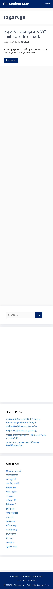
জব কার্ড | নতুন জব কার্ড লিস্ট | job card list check (25, 34)
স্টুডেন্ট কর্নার (11, 547)
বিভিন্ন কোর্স (10, 504)
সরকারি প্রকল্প (11, 530)
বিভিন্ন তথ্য (10, 509)
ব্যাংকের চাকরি (12, 513)
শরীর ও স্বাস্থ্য (11, 525)
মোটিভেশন (10, 521)
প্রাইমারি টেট (11, 500)
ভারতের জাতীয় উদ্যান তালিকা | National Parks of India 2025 (26, 436)
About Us (14, 576)
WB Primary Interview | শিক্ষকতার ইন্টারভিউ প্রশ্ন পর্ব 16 (22, 444)
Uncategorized (13, 471)
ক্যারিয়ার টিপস (12, 475)
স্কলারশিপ (10, 542)
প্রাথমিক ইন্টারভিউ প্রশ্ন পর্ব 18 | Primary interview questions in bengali (23, 421)
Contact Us (26, 576)
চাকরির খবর (11, 488)
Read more (11, 60)
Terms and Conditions (26, 580)
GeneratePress (42, 585)
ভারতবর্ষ (9, 517)
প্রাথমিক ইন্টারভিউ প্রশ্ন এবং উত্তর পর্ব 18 (21, 426)
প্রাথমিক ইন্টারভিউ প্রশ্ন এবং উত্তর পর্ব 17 (21, 431)
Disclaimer (38, 576)
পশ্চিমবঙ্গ (9, 496)
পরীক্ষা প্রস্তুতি (11, 492)
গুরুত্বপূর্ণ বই (11, 479)
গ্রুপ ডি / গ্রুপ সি (12, 483)
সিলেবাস (9, 538)
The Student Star (15, 3)
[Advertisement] (26, 185)
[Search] (38, 315)
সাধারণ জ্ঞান (11, 534)
